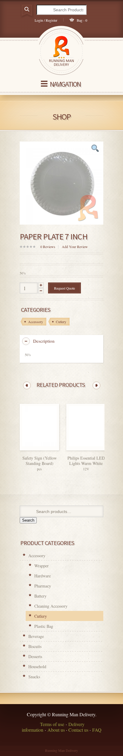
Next (96, 385)
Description (44, 341)
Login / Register (46, 20)
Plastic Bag (43, 626)
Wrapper (41, 565)
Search (28, 520)
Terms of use (52, 724)
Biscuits (34, 646)
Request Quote (64, 288)
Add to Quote (48, 448)
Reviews (47, 246)
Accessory (36, 555)
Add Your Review (75, 246)
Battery (40, 596)
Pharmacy (42, 586)
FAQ (97, 730)
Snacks (34, 676)
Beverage (36, 636)
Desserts (35, 656)
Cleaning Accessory (50, 606)
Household (37, 666)
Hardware (42, 576)
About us (56, 730)
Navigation (65, 84)
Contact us (78, 730)
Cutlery (40, 616)
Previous (27, 385)
